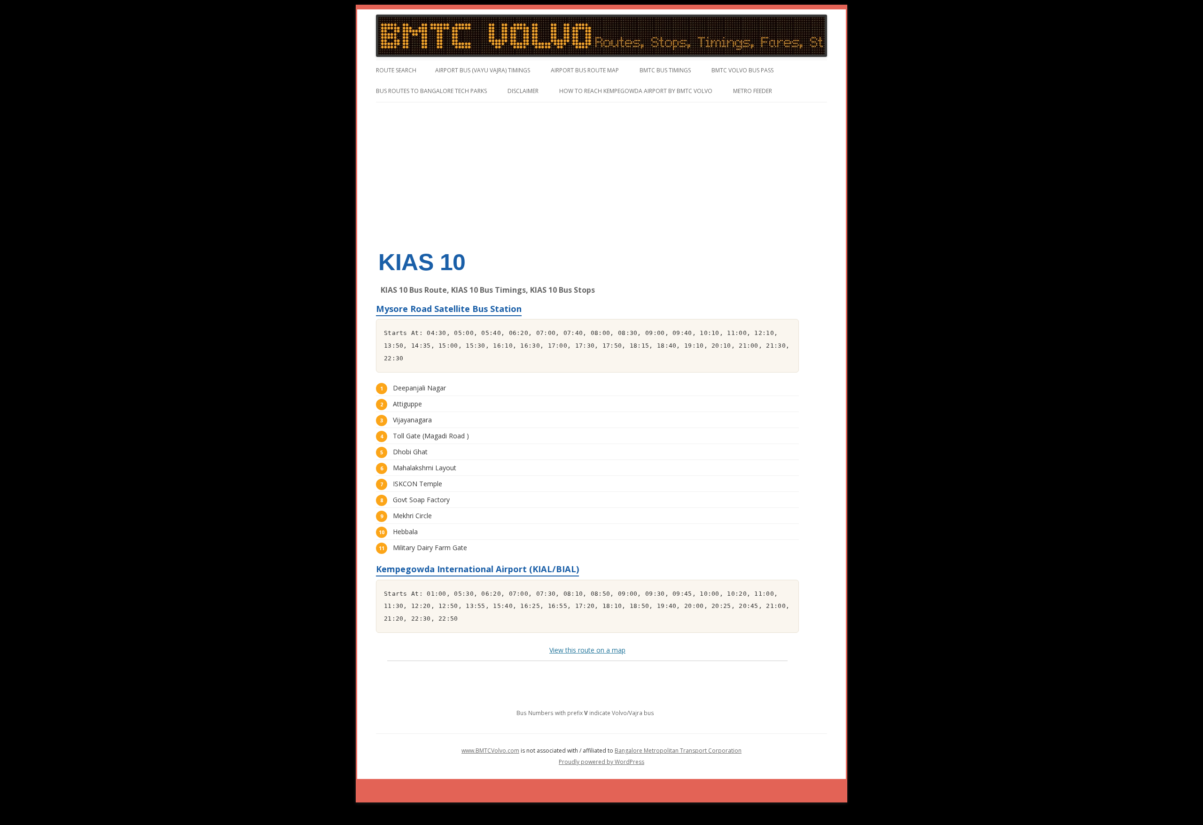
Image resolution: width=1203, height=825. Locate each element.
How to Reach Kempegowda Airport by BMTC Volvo (635, 91)
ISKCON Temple (417, 483)
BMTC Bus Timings (665, 70)
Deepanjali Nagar (419, 387)
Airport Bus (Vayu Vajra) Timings (482, 70)
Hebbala (405, 531)
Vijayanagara (412, 419)
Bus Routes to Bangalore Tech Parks (431, 91)
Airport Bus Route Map (585, 70)
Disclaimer (523, 91)
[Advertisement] (601, 173)
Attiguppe (407, 403)
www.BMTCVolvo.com (490, 751)
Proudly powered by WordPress (601, 762)
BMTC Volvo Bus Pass (742, 70)
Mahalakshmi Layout (424, 467)
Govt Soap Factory (421, 499)
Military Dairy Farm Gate (430, 547)
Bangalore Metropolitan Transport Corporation (678, 751)
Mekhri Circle (412, 515)
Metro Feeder (752, 91)
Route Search (396, 70)
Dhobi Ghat (410, 451)
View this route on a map (587, 650)
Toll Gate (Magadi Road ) (431, 435)
